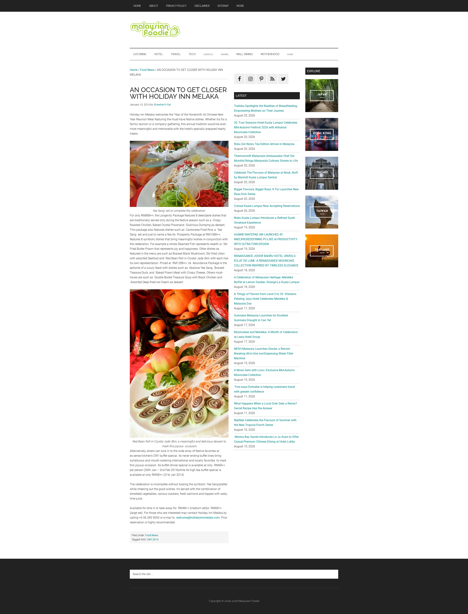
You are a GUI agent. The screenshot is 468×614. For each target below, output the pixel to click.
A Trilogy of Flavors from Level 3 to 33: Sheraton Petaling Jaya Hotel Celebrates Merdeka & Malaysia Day (265, 298)
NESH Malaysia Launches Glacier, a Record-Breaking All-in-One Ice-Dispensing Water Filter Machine (263, 353)
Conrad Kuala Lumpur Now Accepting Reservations (267, 206)
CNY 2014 (152, 539)
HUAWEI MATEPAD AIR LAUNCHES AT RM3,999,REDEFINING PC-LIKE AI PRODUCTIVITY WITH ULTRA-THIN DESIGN (265, 239)
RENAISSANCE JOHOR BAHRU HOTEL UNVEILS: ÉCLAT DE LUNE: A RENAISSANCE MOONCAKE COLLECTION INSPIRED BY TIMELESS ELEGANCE (266, 260)
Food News (147, 70)
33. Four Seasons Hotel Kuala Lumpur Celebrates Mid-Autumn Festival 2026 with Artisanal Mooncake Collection (265, 127)
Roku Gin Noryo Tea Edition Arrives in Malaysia (264, 144)
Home (133, 70)
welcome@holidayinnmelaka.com (198, 517)
